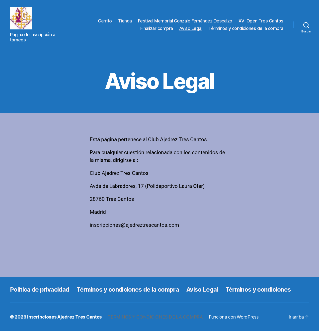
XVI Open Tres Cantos (261, 20)
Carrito (105, 20)
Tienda (125, 20)
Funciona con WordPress (234, 317)
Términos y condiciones (258, 289)
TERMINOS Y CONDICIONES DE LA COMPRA (155, 317)
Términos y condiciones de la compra (245, 28)
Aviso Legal (190, 28)
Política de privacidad (39, 289)
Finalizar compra (156, 28)
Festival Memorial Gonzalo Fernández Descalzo (185, 20)
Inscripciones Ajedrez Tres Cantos (64, 317)
